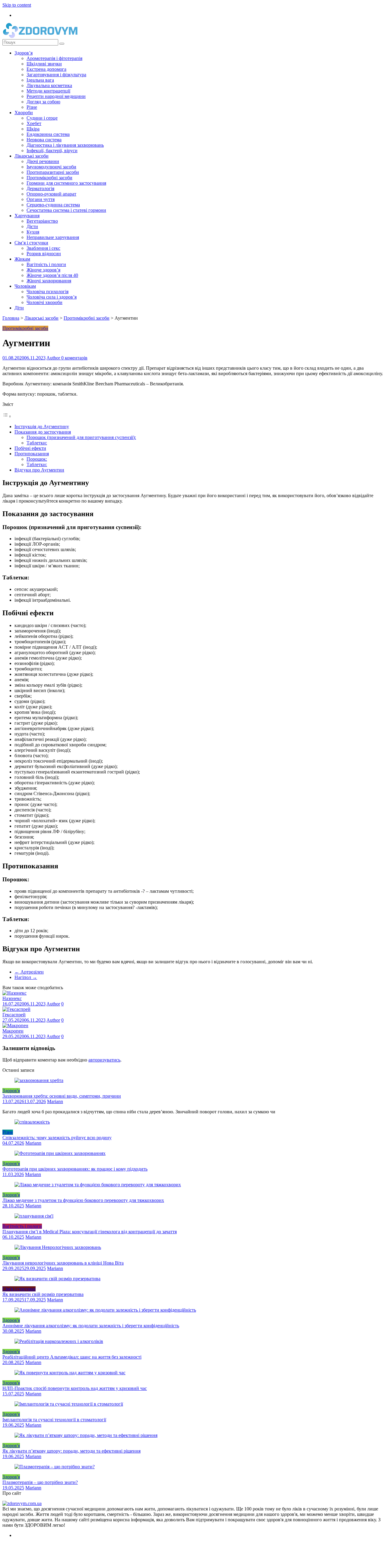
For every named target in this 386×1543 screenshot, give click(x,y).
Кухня (33, 231)
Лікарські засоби (31, 155)
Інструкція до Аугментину (41, 426)
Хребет (34, 123)
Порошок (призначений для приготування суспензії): (81, 437)
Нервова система (44, 139)
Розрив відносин (44, 253)
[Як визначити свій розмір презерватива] (57, 1278)
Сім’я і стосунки (31, 242)
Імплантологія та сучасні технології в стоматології (54, 1419)
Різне (32, 107)
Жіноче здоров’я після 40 (52, 275)
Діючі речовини (43, 161)
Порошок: (37, 459)
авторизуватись (104, 1059)
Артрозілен (29, 971)
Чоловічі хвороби (44, 302)
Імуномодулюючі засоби (51, 166)
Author (53, 357)
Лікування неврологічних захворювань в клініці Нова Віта (63, 1262)
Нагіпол (25, 977)
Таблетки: (37, 442)
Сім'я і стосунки (19, 1288)
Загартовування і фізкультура (56, 74)
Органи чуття (41, 199)
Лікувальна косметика (49, 85)
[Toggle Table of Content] (6, 416)
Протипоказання (31, 453)
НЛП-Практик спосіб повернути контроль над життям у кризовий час (74, 1388)
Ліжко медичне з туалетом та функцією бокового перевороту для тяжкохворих (83, 1200)
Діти (19, 307)
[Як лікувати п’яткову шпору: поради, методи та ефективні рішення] (85, 1435)
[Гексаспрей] (16, 1009)
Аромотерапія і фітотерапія (54, 58)
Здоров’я (23, 52)
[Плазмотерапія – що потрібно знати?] (54, 1466)
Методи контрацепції (48, 90)
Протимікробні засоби (49, 177)
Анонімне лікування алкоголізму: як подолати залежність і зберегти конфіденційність (90, 1325)
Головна (10, 318)
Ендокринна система (48, 134)
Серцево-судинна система (53, 204)
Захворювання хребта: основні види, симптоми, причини (61, 1096)
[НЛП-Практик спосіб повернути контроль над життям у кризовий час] (69, 1372)
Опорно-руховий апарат (51, 193)
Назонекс (12, 998)
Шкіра (33, 128)
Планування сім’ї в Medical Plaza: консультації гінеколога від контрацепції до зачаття (89, 1231)
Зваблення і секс (43, 248)
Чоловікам (25, 286)
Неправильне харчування (53, 237)
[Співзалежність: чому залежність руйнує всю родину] (32, 1121)
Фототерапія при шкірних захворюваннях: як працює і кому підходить (74, 1168)
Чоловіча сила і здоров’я (52, 297)
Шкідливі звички (44, 63)
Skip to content (16, 5)
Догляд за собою (43, 101)
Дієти (32, 226)
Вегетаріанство (42, 221)
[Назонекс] (14, 993)
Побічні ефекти (30, 448)
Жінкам (22, 259)
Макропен (13, 1030)
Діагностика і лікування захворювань (65, 145)
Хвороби (23, 112)
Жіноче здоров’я (43, 269)
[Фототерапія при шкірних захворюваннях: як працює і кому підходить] (60, 1153)
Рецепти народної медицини (56, 96)
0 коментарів (74, 357)
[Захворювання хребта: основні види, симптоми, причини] (38, 1080)
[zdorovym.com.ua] (22, 1503)
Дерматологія (40, 188)
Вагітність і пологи (46, 264)
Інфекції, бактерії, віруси (52, 150)
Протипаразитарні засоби (53, 172)
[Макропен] (15, 1025)
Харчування (27, 215)
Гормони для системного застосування (66, 183)
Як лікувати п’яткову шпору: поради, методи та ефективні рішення (71, 1451)
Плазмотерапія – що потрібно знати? (40, 1482)
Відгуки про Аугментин (39, 469)
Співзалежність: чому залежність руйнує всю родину (57, 1137)
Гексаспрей (14, 1014)
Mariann (55, 1101)
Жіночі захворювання (49, 280)
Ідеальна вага (40, 80)
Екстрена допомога (46, 69)
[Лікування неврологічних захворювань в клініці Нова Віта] (57, 1247)
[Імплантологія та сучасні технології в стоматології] (68, 1404)
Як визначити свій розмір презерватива (43, 1294)
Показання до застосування (42, 431)
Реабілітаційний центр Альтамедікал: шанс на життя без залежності (71, 1357)
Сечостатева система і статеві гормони (66, 210)
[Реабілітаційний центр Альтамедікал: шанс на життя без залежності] (58, 1341)
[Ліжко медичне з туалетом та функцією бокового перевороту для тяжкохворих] (97, 1184)
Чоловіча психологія (47, 291)
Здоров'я (11, 1090)
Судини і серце (42, 118)
